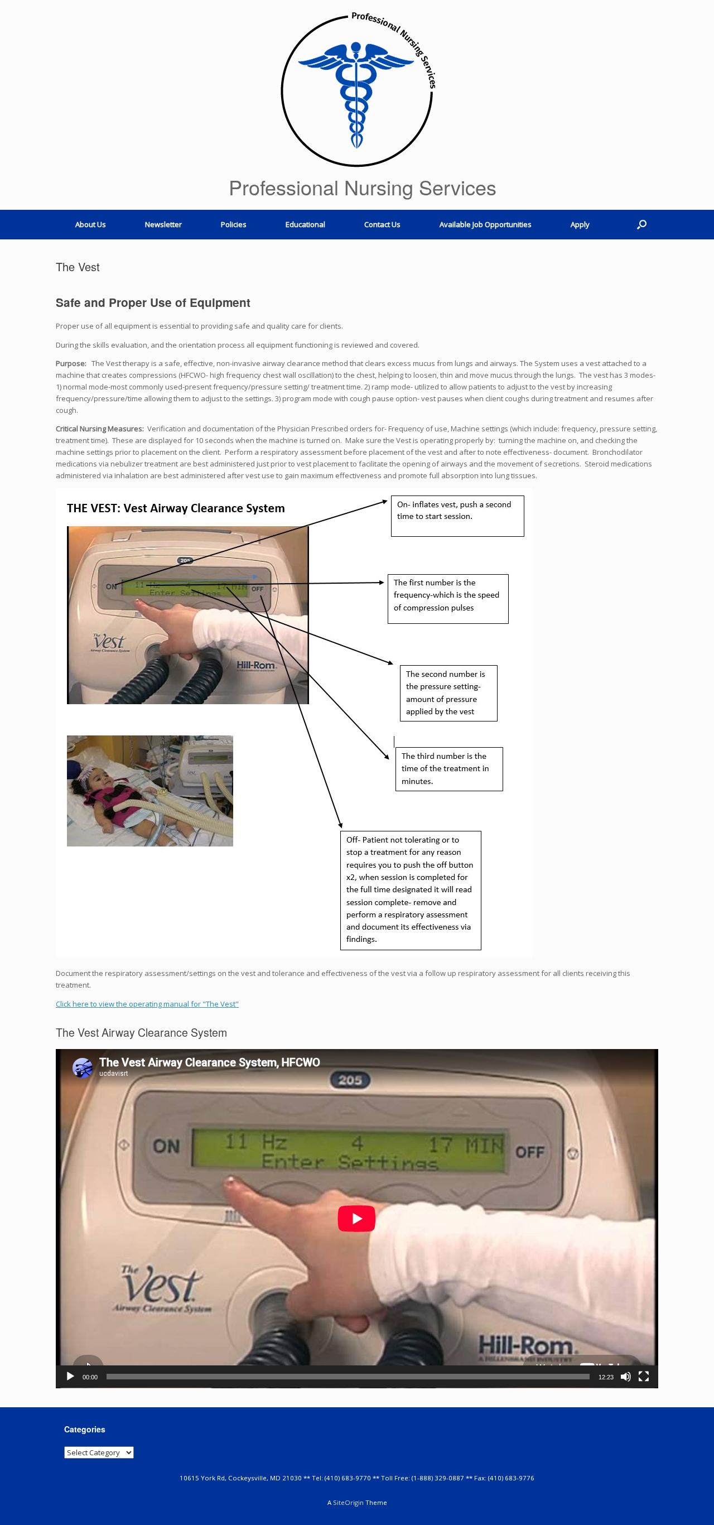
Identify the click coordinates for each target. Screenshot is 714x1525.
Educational (305, 224)
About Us (90, 224)
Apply (580, 224)
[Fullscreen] (643, 1376)
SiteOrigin (348, 1502)
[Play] (70, 1376)
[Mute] (625, 1376)
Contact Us (382, 224)
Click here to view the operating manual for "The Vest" (147, 1004)
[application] (357, 1218)
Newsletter (163, 224)
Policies (234, 224)
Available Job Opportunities (486, 224)
